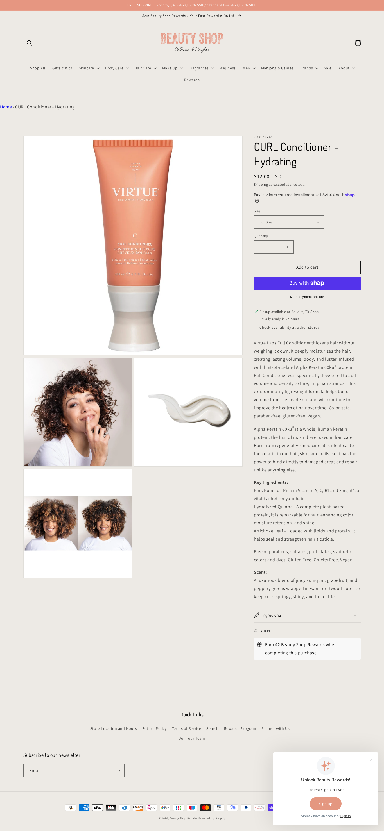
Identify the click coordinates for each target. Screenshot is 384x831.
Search (212, 728)
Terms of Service (186, 728)
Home (6, 107)
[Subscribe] (118, 770)
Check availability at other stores (289, 327)
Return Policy (154, 728)
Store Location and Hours (113, 728)
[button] (29, 43)
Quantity (261, 235)
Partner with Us (275, 728)
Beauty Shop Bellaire (184, 818)
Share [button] (265, 630)
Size (257, 211)
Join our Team (192, 738)
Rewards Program (240, 728)
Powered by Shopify (211, 818)
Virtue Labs (263, 137)
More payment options (307, 296)
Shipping (261, 184)
